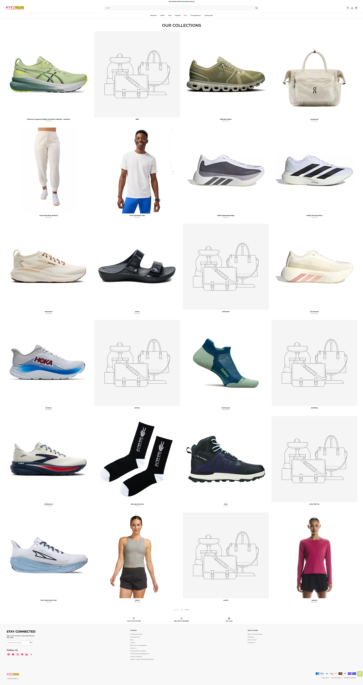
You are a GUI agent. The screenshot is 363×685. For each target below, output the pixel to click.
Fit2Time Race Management (139, 654)
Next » (187, 610)
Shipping (251, 637)
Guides (132, 642)
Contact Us (251, 642)
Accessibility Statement (350, 677)
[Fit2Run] (15, 8)
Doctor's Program (136, 656)
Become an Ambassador (138, 645)
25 (182, 610)
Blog (131, 640)
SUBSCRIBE (30, 642)
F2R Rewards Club (136, 634)
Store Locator (252, 640)
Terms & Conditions (336, 677)
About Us (133, 648)
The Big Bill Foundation (138, 651)
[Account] (352, 8)
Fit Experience (135, 637)
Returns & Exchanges (255, 634)
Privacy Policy (325, 677)
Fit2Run (15, 679)
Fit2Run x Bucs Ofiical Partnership (141, 659)
